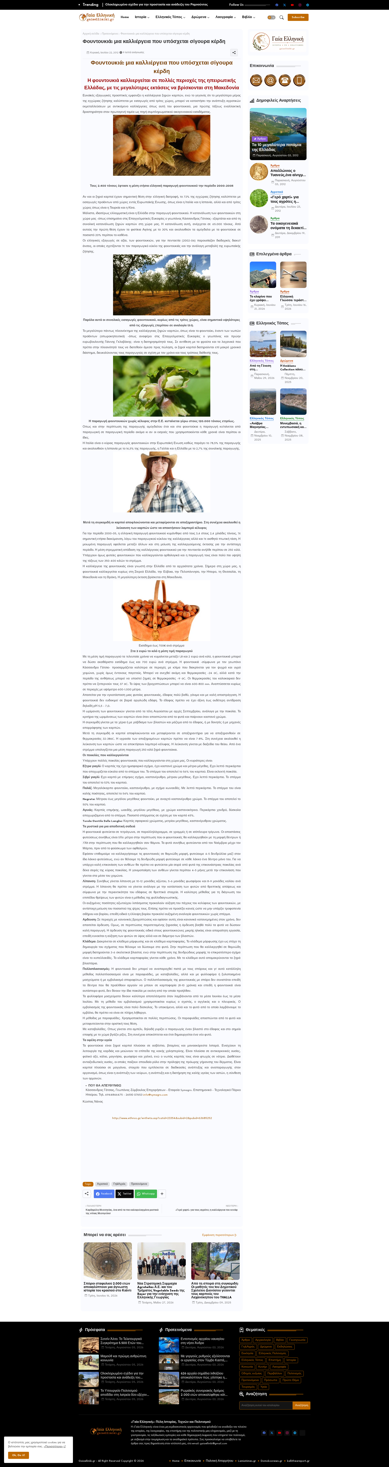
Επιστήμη (275, 1360)
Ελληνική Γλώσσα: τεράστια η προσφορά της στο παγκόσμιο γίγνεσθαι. (293, 298)
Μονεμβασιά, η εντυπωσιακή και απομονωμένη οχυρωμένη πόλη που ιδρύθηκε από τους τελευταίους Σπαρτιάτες (293, 425)
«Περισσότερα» (53, 1446)
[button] (271, 17)
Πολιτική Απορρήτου (219, 1460)
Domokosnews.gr (271, 1460)
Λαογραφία (224, 17)
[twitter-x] (284, 5)
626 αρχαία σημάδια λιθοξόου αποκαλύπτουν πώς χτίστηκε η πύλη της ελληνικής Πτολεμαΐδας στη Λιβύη (204, 1376)
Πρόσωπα (270, 1380)
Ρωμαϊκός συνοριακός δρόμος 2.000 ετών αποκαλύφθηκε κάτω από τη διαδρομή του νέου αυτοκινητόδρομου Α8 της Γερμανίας (204, 1393)
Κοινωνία (247, 1367)
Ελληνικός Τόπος (169, 17)
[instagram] (300, 5)
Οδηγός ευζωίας (252, 1373)
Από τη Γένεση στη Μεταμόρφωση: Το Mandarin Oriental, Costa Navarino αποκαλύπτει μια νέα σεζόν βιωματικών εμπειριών (262, 367)
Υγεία (263, 1387)
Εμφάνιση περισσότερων (218, 1235)
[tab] (125, 17)
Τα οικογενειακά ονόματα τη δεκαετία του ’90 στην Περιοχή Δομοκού (288, 226)
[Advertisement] (162, 1149)
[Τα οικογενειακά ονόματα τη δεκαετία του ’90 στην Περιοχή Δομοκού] (259, 224)
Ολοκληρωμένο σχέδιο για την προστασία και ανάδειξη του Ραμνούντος (121, 1376)
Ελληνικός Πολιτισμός (272, 1353)
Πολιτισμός (294, 1373)
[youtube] (292, 5)
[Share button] (162, 1194)
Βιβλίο (247, 17)
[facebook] (277, 5)
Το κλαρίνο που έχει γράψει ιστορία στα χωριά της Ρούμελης (263, 298)
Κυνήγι (262, 1367)
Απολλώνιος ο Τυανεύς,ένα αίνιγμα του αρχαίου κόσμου (287, 173)
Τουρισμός (248, 1387)
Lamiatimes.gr (247, 1460)
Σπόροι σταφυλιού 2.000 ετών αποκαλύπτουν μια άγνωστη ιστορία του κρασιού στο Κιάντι (107, 1287)
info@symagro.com (155, 1094)
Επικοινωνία (192, 1460)
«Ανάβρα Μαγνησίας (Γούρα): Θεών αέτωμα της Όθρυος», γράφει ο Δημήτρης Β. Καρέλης (262, 425)
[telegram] (308, 5)
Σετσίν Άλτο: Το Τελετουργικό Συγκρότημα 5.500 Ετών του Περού (121, 1341)
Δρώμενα (198, 17)
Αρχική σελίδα (91, 34)
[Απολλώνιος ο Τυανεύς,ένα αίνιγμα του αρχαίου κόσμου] (259, 172)
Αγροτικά (102, 1184)
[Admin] (302, 1433)
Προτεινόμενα (110, 34)
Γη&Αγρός (119, 1184)
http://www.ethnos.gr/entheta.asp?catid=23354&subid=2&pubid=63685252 (162, 1118)
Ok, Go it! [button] (18, 1455)
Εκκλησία (247, 1353)
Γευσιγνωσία (297, 1340)
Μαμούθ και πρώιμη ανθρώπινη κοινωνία (123, 1358)
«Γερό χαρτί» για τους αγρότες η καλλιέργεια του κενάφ (284, 200)
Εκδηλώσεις (284, 1346)
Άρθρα (246, 1340)
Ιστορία (140, 17)
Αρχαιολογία (263, 1340)
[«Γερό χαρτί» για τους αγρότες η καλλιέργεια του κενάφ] (259, 198)
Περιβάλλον (274, 1373)
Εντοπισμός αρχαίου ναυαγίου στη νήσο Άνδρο (202, 1341)
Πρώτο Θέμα (291, 1380)
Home (125, 17)
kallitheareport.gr (298, 1460)
